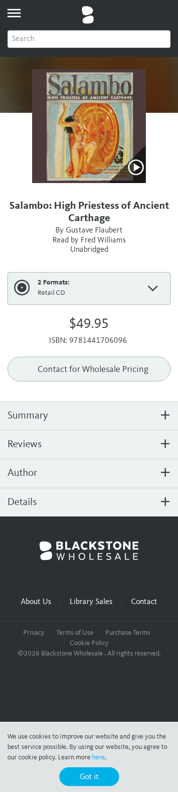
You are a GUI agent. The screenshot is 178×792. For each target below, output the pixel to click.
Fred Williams (103, 240)
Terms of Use (74, 632)
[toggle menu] (14, 13)
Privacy (33, 632)
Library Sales (91, 602)
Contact (144, 602)
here (98, 757)
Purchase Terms (127, 632)
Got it (89, 777)
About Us (36, 602)
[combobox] (89, 39)
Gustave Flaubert (94, 230)
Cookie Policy (89, 643)
